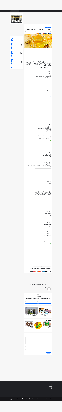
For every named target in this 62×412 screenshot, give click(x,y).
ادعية (51, 387)
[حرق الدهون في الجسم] (47, 324)
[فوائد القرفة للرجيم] (38, 325)
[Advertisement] (40, 5)
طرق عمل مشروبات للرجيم (37, 266)
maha (49, 31)
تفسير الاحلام (50, 386)
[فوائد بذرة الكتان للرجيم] (29, 324)
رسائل (21, 46)
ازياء (21, 45)
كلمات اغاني (20, 39)
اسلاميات (51, 385)
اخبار (51, 389)
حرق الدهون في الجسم (48, 326)
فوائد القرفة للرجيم (40, 329)
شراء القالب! (11, 398)
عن (20, 398)
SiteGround (25, 398)
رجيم (45, 27)
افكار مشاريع (20, 61)
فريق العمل (18, 398)
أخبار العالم (16, 398)
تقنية (21, 62)
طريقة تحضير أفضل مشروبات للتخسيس (45, 268)
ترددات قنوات (20, 47)
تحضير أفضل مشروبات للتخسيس (46, 266)
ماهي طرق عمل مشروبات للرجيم (35, 268)
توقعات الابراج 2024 (19, 44)
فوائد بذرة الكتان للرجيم (30, 326)
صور (21, 38)
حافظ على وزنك (48, 27)
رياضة (51, 388)
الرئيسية (22, 398)
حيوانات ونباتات (20, 54)
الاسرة (21, 53)
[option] (16, 19)
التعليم (21, 52)
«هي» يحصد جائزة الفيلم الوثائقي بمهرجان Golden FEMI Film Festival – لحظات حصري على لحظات (17, 21)
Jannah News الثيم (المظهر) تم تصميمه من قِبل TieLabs (35, 398)
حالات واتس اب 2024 (19, 63)
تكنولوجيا (21, 60)
